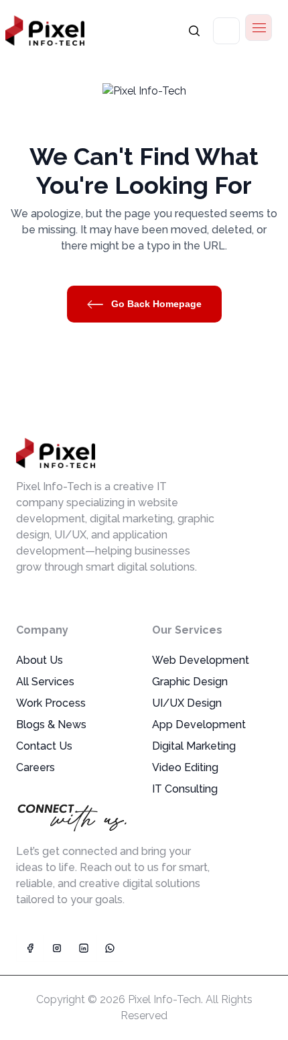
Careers (35, 767)
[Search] (194, 30)
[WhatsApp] (109, 948)
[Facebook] (29, 948)
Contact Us (44, 746)
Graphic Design (190, 681)
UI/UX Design (187, 703)
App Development (199, 724)
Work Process (51, 703)
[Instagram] (56, 948)
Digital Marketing (194, 746)
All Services (45, 681)
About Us (39, 660)
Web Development (200, 660)
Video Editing (185, 767)
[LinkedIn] (83, 948)
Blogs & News (51, 724)
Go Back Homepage (155, 303)
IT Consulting (185, 789)
